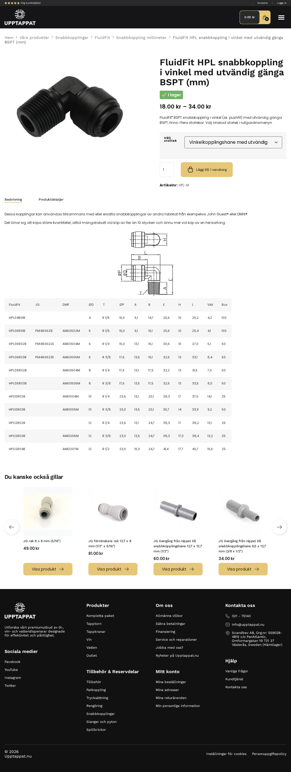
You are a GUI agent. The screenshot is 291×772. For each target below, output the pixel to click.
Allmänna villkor (169, 616)
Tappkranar (95, 632)
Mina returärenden (171, 698)
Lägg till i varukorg (211, 170)
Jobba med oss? (169, 648)
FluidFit (102, 37)
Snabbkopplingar (71, 37)
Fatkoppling (96, 690)
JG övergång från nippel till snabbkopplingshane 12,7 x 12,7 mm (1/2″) (177, 546)
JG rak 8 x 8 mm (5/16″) (42, 541)
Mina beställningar (171, 682)
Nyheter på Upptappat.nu (177, 655)
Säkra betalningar (170, 624)
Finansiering (165, 632)
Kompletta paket (100, 616)
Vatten (91, 648)
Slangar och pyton (101, 722)
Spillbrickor (96, 730)
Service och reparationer (176, 640)
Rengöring (94, 706)
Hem (9, 37)
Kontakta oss (236, 687)
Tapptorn (93, 624)
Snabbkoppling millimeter (141, 37)
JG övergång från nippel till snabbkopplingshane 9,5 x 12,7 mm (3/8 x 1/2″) (242, 546)
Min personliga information (178, 706)
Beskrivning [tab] (13, 199)
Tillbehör (93, 682)
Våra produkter (34, 37)
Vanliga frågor (236, 671)
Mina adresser (167, 690)
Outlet (91, 655)
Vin (89, 640)
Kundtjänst (234, 679)
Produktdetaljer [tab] (51, 199)
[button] (281, 17)
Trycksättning (97, 698)
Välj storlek (170, 140)
